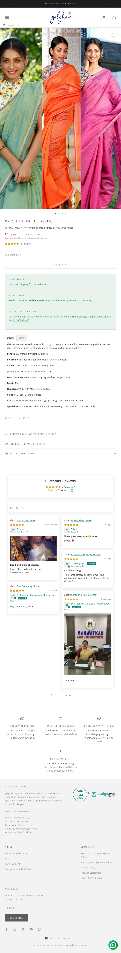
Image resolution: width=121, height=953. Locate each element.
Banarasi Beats (13, 863)
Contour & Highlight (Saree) (86, 554)
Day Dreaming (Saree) (28, 586)
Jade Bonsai (13, 371)
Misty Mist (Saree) (26, 520)
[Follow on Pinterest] (23, 929)
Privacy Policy (88, 867)
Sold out (60, 265)
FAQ (7, 858)
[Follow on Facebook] (6, 929)
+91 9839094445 (20, 320)
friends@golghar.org (82, 316)
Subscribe (16, 917)
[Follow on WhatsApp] (39, 929)
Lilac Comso (48, 371)
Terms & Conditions (91, 877)
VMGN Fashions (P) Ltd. (17, 817)
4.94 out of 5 (68, 487)
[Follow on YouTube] (31, 929)
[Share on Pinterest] (24, 418)
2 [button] (57, 695)
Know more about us (16, 853)
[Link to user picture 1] (33, 548)
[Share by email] (28, 418)
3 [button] (62, 695)
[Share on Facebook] (15, 418)
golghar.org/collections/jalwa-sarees (63, 400)
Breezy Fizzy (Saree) (81, 520)
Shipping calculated (27, 237)
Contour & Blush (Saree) (84, 594)
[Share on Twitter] (19, 418)
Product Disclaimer (91, 872)
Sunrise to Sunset (30, 371)
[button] (12, 243)
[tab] (11, 338)
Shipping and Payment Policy (96, 862)
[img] (17, 524)
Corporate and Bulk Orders (19, 869)
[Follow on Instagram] (14, 929)
